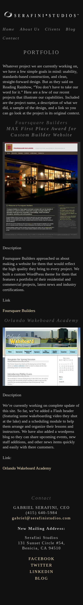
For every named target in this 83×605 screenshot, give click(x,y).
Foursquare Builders (19, 310)
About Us (30, 29)
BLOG (41, 578)
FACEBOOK (42, 558)
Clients (52, 29)
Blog (71, 29)
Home (9, 29)
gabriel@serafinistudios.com (41, 518)
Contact (11, 38)
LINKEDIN (42, 571)
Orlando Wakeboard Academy (27, 468)
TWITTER (41, 565)
